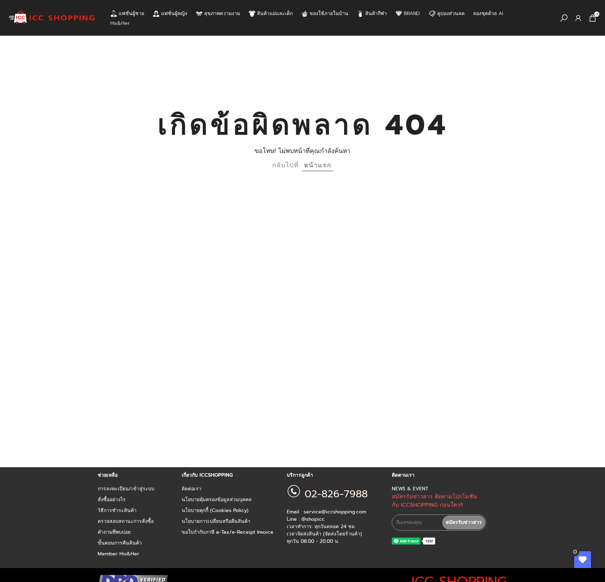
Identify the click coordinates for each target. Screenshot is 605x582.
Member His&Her (118, 554)
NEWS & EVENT (410, 488)
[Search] (563, 18)
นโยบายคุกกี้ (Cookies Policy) (215, 510)
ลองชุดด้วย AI (488, 13)
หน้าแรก (318, 165)
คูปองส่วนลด (451, 13)
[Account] (578, 18)
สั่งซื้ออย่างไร (112, 499)
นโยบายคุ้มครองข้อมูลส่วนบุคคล (217, 499)
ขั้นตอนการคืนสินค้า (120, 543)
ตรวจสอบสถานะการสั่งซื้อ (126, 521)
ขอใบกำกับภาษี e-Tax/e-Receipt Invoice (227, 532)
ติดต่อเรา (191, 488)
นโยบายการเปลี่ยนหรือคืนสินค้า (216, 521)
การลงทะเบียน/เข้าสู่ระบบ (126, 488)
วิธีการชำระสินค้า (117, 510)
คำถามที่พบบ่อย (114, 532)
